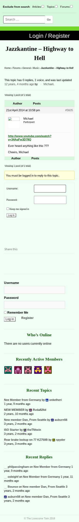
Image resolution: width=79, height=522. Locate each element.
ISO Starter (11, 429)
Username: (12, 188)
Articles (36, 6)
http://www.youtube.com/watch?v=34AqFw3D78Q (29, 137)
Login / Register (49, 36)
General (26, 68)
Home (7, 68)
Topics (50, 6)
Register (27, 318)
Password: (12, 200)
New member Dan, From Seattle (25, 419)
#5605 (69, 110)
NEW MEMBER (14, 409)
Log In (11, 215)
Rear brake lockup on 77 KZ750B (26, 439)
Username (11, 282)
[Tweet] (16, 259)
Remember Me (17, 312)
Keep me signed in (19, 209)
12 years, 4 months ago (19, 84)
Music (36, 68)
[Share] (8, 259)
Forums (65, 6)
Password (11, 297)
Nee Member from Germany (22, 399)
